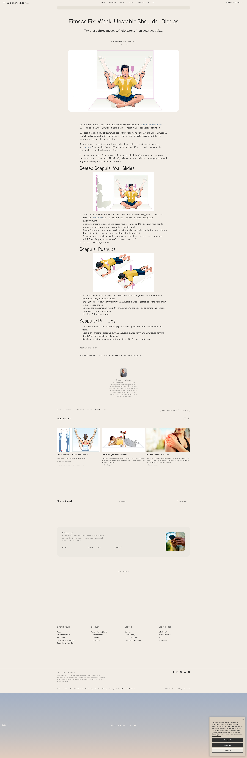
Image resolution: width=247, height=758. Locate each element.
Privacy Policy (216, 736)
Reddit (97, 410)
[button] (4, 3)
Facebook (67, 410)
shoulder (97, 217)
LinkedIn (89, 410)
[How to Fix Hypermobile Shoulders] (123, 447)
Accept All (227, 740)
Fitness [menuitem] (102, 2)
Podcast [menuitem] (141, 2)
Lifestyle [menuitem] (131, 2)
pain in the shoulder (151, 124)
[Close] (243, 720)
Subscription (238, 2)
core (97, 302)
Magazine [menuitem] (151, 2)
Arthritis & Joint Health (169, 410)
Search (229, 2)
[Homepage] (18, 3)
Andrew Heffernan (119, 41)
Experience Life (131, 41)
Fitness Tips (184, 410)
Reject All (227, 745)
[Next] (188, 418)
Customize (227, 750)
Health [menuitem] (121, 2)
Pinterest (80, 410)
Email (104, 410)
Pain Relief (168, 469)
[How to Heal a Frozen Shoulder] (168, 447)
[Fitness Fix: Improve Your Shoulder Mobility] (78, 445)
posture (88, 147)
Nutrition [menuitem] (112, 2)
